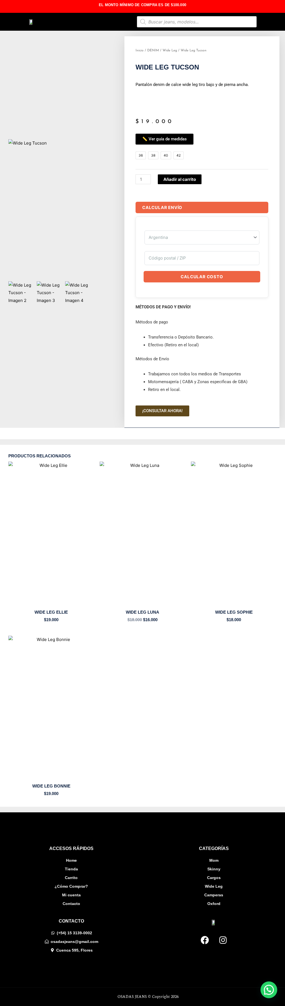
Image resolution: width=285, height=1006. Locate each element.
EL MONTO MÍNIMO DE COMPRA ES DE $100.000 (142, 5)
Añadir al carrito (179, 179)
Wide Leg (170, 50)
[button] (106, 22)
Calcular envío (162, 207)
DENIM (153, 50)
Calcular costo (202, 276)
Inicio (140, 50)
